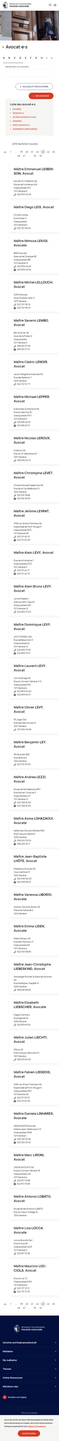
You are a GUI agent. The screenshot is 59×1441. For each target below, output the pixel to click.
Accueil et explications (35, 86)
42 (37, 151)
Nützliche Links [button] (10, 1386)
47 (24, 155)
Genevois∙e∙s (18, 112)
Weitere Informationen (37, 1426)
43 (43, 151)
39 (21, 151)
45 (53, 151)
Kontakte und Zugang (17, 1397)
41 (32, 151)
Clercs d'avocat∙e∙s (21, 124)
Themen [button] (7, 1368)
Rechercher (42, 96)
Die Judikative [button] (10, 1360)
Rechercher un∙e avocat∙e (17, 66)
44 (48, 151)
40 (27, 151)
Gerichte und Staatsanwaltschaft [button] (20, 1342)
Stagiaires (17, 120)
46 (18, 155)
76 (35, 155)
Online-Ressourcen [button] (13, 1377)
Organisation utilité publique (25, 128)
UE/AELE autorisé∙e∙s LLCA (24, 116)
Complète (17, 108)
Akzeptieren (29, 1433)
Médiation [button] (8, 1351)
